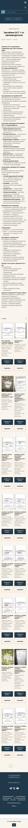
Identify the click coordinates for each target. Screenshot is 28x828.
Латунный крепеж (7, 798)
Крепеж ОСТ (9, 18)
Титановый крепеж (20, 796)
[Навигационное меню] (25, 2)
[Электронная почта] (17, 788)
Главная (3, 39)
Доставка (12, 799)
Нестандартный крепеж (19, 798)
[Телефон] (14, 788)
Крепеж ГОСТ (18, 18)
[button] (25, 7)
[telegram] (10, 788)
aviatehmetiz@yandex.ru (14, 782)
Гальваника (6, 799)
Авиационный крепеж (8, 796)
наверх (13, 805)
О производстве (21, 799)
